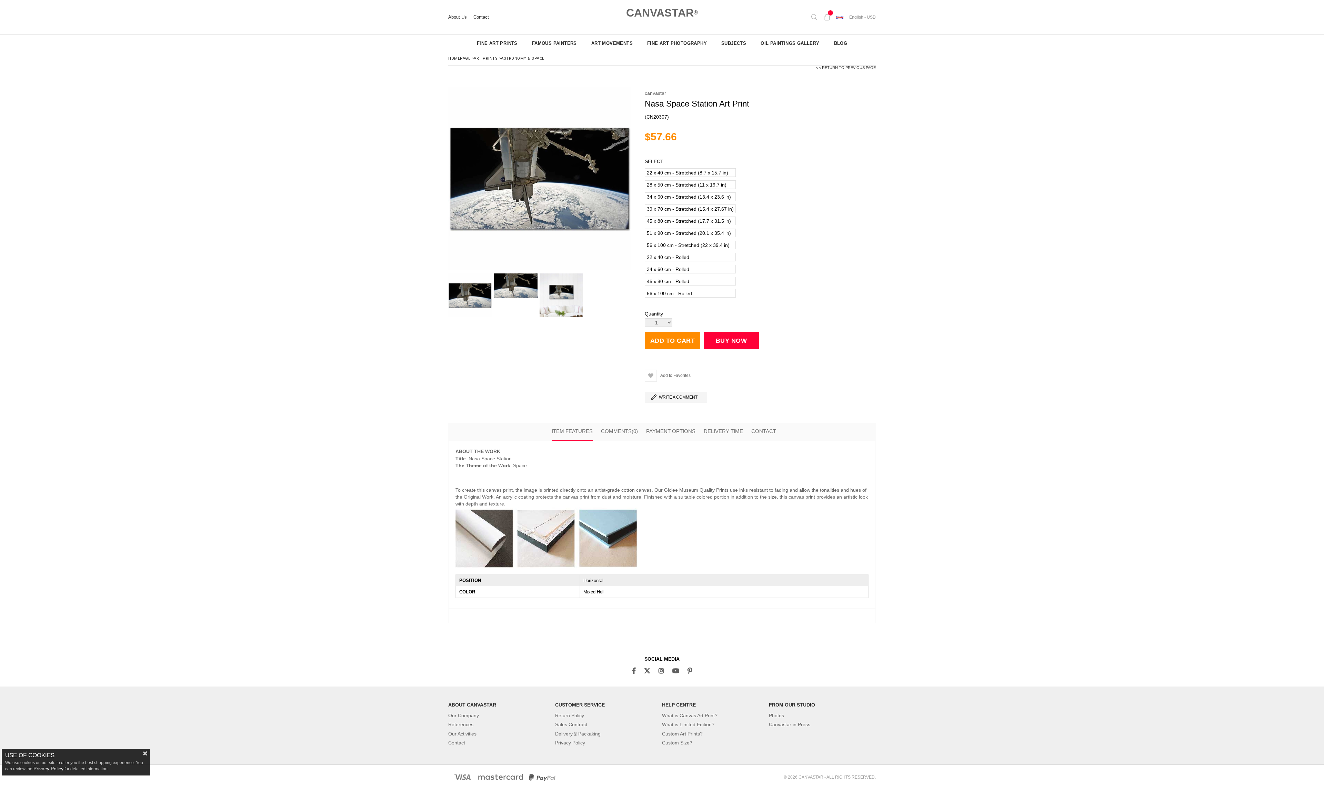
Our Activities (462, 734)
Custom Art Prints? (682, 734)
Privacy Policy (570, 742)
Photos (776, 715)
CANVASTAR (662, 13)
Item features (572, 431)
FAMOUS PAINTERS (554, 43)
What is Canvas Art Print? (690, 715)
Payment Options (670, 431)
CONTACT (763, 431)
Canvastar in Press (789, 724)
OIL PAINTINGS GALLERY (790, 43)
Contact (481, 17)
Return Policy (569, 715)
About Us (457, 17)
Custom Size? (677, 742)
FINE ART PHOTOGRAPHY (677, 43)
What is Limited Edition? (688, 724)
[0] (827, 17)
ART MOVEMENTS (612, 43)
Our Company (463, 715)
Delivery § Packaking (578, 734)
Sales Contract (571, 724)
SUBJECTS (733, 43)
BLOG (840, 43)
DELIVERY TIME (723, 431)
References (460, 724)
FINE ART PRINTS (497, 43)
